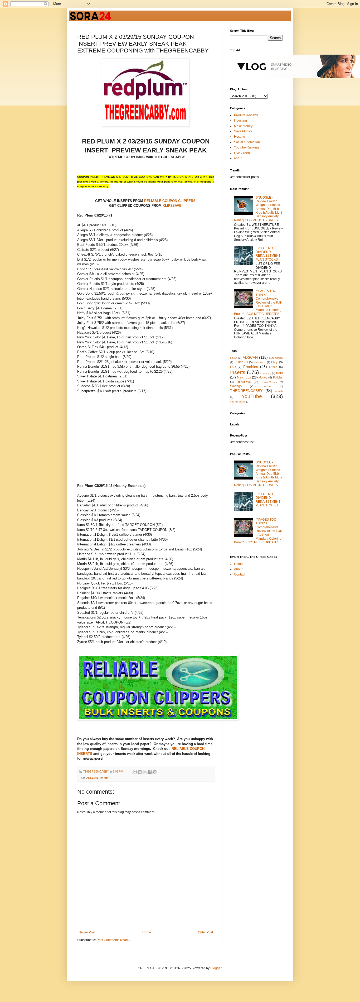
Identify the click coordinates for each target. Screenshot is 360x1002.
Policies (278, 377)
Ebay (274, 362)
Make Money (243, 126)
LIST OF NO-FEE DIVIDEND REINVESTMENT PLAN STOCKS (268, 253)
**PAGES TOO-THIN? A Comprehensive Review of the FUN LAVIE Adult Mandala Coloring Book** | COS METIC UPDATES (258, 302)
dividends (260, 362)
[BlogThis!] (139, 771)
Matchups (244, 377)
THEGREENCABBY (246, 391)
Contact (239, 574)
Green (273, 366)
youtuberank (237, 401)
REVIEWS (244, 382)
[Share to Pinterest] (154, 771)
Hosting (239, 136)
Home (146, 932)
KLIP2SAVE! (173, 206)
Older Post (205, 932)
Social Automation (247, 142)
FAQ (233, 366)
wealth (279, 391)
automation (276, 357)
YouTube (252, 396)
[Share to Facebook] (149, 771)
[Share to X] (144, 771)
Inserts (104, 777)
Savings (236, 386)
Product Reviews (246, 115)
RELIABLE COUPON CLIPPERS (169, 201)
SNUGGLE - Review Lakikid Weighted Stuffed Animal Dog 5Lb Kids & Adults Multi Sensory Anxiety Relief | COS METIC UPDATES (258, 209)
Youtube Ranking (246, 147)
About (238, 569)
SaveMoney (269, 382)
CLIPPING (241, 362)
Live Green (242, 153)
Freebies (250, 367)
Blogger (215, 968)
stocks (267, 386)
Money (263, 377)
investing (265, 373)
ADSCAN (92, 777)
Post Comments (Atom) (113, 940)
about (238, 158)
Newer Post (87, 932)
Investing (240, 120)
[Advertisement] (121, 445)
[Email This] (134, 771)
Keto (279, 373)
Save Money (243, 131)
